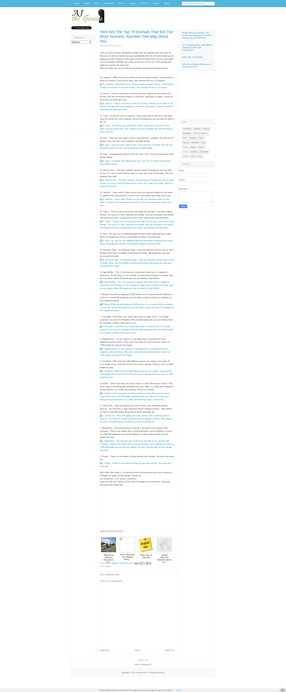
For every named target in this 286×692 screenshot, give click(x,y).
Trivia (199, 156)
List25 (116, 479)
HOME (76, 3)
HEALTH (121, 3)
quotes (194, 152)
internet (195, 142)
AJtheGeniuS (141, 673)
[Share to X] (144, 563)
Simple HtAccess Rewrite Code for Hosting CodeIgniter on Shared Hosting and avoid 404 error (196, 35)
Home (137, 650)
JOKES (156, 3)
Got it (178, 690)
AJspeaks (187, 129)
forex (201, 138)
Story (185, 156)
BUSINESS (108, 3)
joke (203, 142)
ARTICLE (145, 3)
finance (192, 138)
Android (197, 129)
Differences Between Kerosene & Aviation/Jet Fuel (196, 65)
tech (193, 156)
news (193, 147)
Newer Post (105, 650)
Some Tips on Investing (192, 57)
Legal (185, 147)
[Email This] (138, 563)
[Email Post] (135, 563)
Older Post (169, 650)
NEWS (86, 3)
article (108, 566)
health (186, 142)
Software (204, 152)
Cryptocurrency (200, 133)
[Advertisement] (160, 16)
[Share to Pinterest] (150, 563)
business (187, 133)
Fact (185, 138)
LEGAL (133, 3)
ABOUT (167, 3)
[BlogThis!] (141, 563)
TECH (96, 3)
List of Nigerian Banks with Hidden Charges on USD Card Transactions (197, 47)
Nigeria (201, 147)
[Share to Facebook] (147, 563)
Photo (185, 152)
